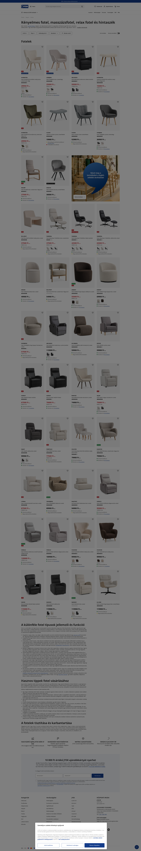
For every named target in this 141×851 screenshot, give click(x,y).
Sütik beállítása (48, 845)
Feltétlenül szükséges (72, 845)
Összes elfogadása (95, 845)
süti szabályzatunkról (64, 839)
